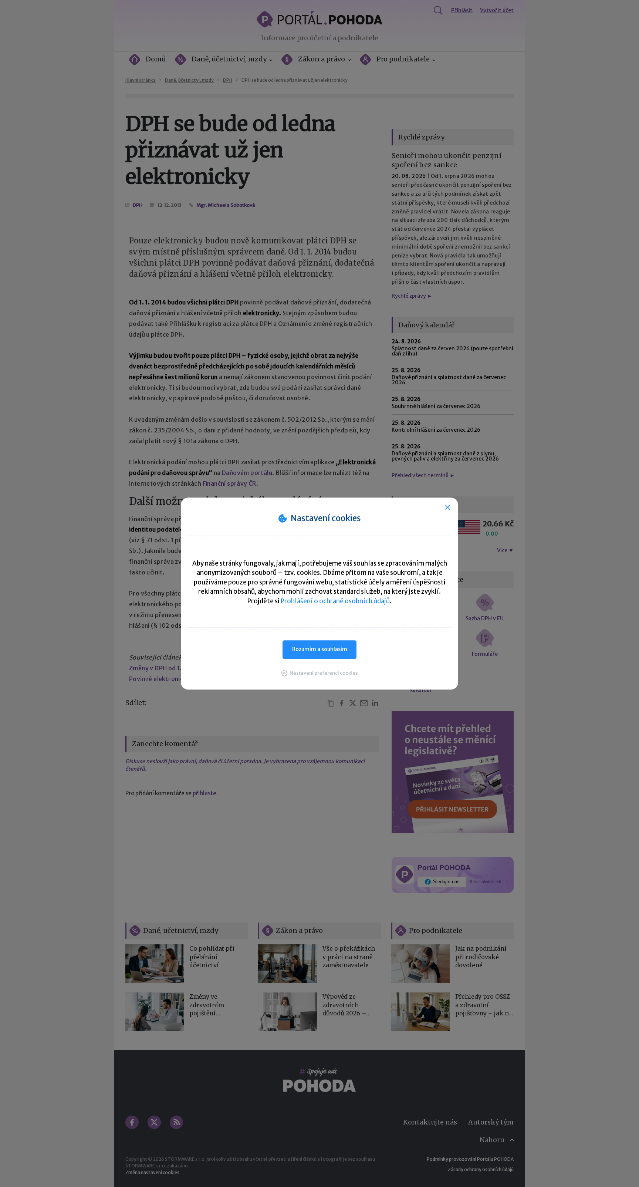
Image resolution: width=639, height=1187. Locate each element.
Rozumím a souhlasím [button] (319, 649)
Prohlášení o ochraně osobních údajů (335, 601)
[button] (319, 673)
